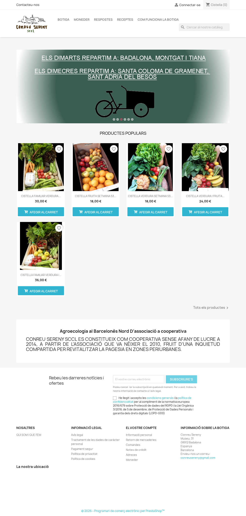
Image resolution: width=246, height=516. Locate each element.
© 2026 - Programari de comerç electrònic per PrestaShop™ (123, 511)
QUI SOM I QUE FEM (28, 435)
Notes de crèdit (136, 450)
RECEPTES (125, 19)
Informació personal (139, 435)
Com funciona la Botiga (158, 19)
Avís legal (77, 435)
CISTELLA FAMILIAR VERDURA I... (41, 275)
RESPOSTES (103, 19)
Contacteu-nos (27, 5)
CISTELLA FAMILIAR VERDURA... (41, 196)
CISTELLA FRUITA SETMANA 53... (95, 196)
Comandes (133, 445)
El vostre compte (141, 428)
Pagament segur (82, 449)
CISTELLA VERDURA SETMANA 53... (150, 196)
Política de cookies (83, 459)
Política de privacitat (84, 454)
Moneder (82, 19)
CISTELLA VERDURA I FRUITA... (205, 196)
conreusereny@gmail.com (198, 457)
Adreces (131, 455)
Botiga (63, 19)
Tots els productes (211, 308)
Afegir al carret (43, 212)
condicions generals (160, 398)
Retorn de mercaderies (141, 440)
